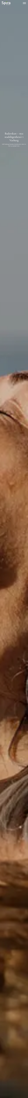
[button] (24, 3)
